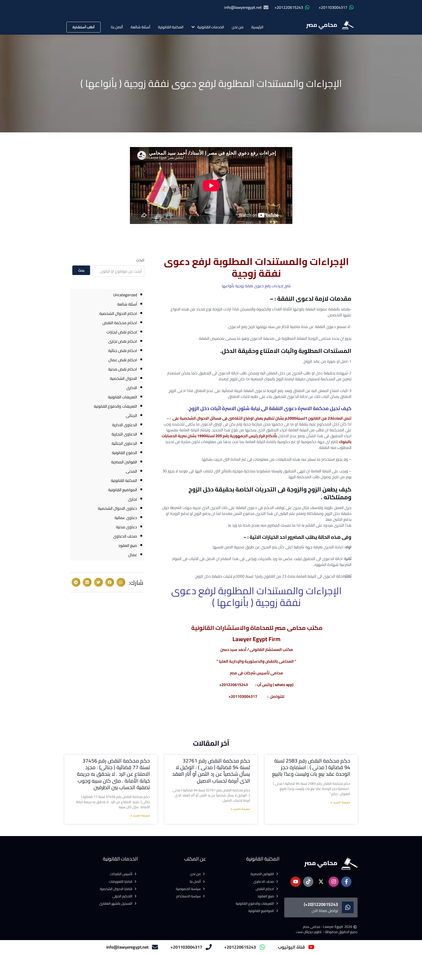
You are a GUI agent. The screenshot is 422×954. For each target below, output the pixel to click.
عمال (132, 554)
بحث (81, 270)
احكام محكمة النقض (120, 322)
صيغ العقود (127, 545)
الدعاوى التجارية (124, 434)
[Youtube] (295, 882)
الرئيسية (257, 27)
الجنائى (131, 415)
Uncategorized (125, 294)
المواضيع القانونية (122, 489)
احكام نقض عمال (122, 359)
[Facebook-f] (346, 882)
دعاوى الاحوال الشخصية (117, 508)
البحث (140, 260)
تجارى (132, 499)
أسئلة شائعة (140, 27)
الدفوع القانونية (124, 452)
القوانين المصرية (124, 462)
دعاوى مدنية (126, 526)
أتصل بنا (117, 27)
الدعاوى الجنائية (124, 443)
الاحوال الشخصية (123, 378)
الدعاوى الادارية (124, 424)
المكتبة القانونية (170, 27)
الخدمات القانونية (210, 27)
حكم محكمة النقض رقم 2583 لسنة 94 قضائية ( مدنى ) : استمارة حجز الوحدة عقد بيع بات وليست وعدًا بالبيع (311, 767)
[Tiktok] (308, 882)
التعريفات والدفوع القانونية (115, 406)
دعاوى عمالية (126, 517)
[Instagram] (333, 882)
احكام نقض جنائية (122, 350)
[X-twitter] (321, 882)
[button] (120, 582)
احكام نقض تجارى (122, 341)
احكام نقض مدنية (122, 369)
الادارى (131, 387)
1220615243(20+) (321, 904)
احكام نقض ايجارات (121, 332)
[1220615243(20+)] (348, 907)
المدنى (131, 471)
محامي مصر (321, 24)
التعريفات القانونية (122, 397)
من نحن (237, 27)
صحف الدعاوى (125, 536)
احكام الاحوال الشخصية (118, 313)
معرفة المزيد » (340, 802)
